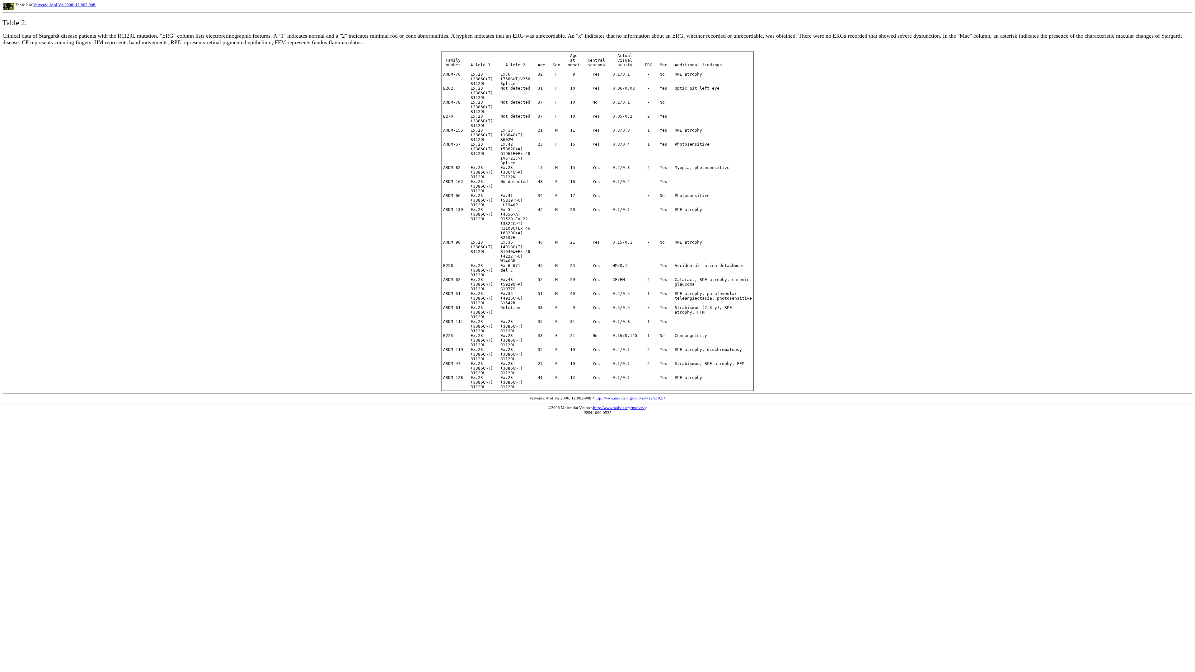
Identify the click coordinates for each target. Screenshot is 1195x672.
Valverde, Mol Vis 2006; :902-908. (64, 4)
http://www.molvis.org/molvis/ (619, 407)
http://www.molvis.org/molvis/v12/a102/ (628, 398)
